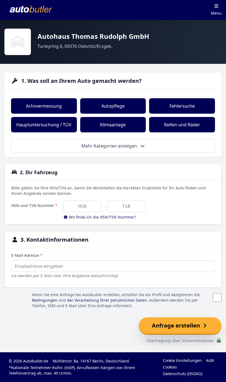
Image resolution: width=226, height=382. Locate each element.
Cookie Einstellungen (182, 360)
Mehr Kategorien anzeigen (109, 146)
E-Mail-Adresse (26, 255)
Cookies (170, 367)
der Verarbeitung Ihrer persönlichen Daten (107, 300)
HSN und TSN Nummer (34, 205)
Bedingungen (44, 300)
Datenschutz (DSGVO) (182, 373)
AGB (210, 360)
